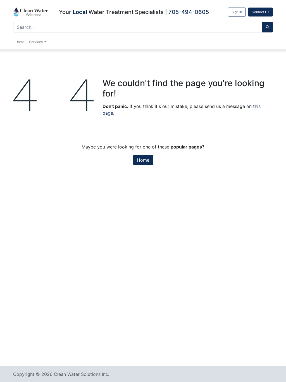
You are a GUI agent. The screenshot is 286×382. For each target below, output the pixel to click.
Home (143, 160)
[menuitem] (20, 42)
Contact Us (260, 12)
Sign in (237, 12)
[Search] (267, 27)
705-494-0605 (188, 12)
